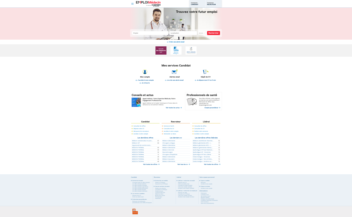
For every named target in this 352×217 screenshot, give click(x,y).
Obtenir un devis (159, 194)
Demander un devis (170, 134)
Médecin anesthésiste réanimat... (203, 141)
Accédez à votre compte (140, 134)
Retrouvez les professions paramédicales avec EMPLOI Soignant (142, 202)
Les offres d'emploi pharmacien (140, 188)
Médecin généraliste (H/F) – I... (202, 143)
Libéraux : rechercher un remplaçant (187, 190)
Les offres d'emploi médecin (139, 184)
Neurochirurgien (167, 152)
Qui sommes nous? (205, 196)
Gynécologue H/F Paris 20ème (202, 154)
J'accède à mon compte (146, 80)
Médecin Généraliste (168, 141)
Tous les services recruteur (162, 186)
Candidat (145, 122)
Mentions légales (205, 197)
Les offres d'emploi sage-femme (140, 187)
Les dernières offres (145, 138)
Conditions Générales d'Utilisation (209, 200)
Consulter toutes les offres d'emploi (141, 182)
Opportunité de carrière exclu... (141, 145)
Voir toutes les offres (150, 164)
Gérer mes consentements (207, 203)
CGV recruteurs (205, 201)
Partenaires (158, 198)
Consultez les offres (139, 126)
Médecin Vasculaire (168, 159)
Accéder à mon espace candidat (186, 188)
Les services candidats (138, 193)
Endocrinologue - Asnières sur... (202, 161)
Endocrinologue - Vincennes (201, 157)
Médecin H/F (136, 143)
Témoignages (158, 197)
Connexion (194, 4)
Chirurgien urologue (168, 143)
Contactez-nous (205, 194)
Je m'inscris (146, 83)
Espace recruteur (205, 186)
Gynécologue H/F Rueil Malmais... (203, 150)
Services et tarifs (169, 126)
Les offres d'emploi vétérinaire (139, 191)
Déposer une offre (182, 192)
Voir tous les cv (182, 164)
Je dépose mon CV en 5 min (206, 80)
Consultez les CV (169, 128)
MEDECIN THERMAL (138, 147)
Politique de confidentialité (207, 199)
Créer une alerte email (176, 42)
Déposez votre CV (138, 128)
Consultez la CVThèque (161, 189)
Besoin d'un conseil (160, 195)
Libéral (206, 122)
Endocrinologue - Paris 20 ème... (203, 159)
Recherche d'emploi (137, 180)
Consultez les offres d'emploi (185, 185)
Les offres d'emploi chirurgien (139, 185)
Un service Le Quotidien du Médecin (153, 5)
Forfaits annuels (159, 191)
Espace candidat (205, 180)
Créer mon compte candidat (185, 187)
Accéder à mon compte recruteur (186, 197)
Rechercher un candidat (161, 180)
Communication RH (160, 192)
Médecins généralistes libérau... (203, 147)
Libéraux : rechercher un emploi (186, 180)
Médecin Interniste (168, 150)
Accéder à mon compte (206, 184)
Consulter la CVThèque (184, 194)
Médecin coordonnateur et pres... (142, 141)
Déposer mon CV (136, 195)
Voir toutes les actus (173, 108)
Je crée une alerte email (175, 80)
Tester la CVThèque (160, 182)
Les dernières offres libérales (206, 138)
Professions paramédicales (139, 199)
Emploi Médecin (148, 3)
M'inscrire (203, 182)
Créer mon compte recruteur (185, 195)
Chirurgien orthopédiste (169, 154)
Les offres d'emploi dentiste (139, 189)
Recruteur (176, 122)
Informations (203, 191)
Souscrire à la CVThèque (161, 184)
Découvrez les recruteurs (141, 131)
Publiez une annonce (160, 188)
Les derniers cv (176, 138)
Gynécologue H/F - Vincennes (202, 152)
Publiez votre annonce (201, 131)
